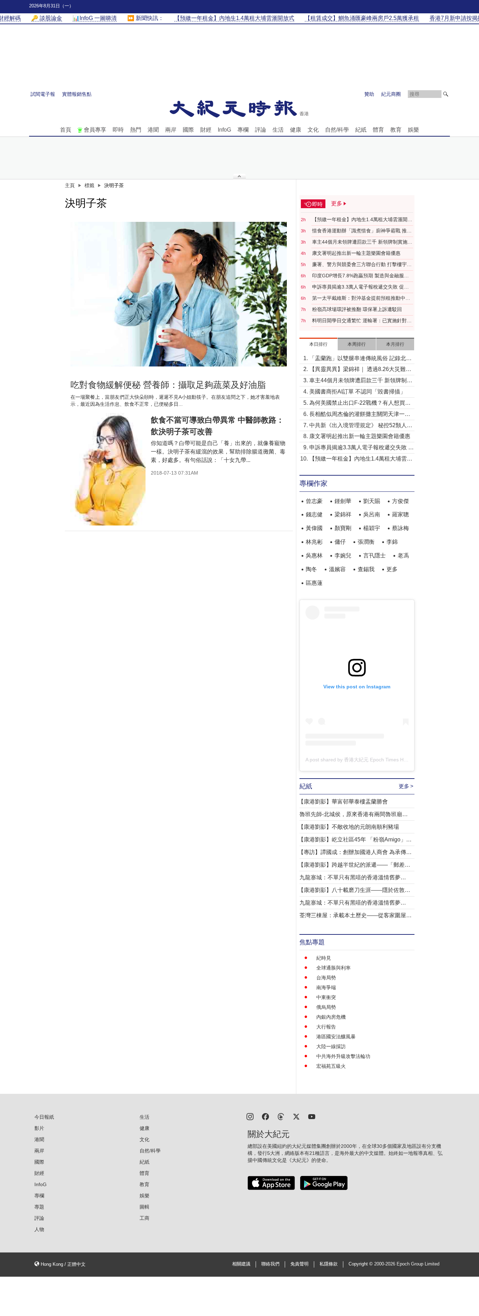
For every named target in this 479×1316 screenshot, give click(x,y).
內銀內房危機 (331, 1017)
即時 (118, 130)
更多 (392, 569)
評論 (260, 130)
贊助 (369, 94)
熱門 (135, 130)
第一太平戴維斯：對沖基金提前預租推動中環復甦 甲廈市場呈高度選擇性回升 (361, 298)
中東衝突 (326, 997)
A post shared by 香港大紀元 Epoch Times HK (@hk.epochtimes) (377, 759)
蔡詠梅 (400, 528)
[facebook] (265, 1116)
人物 (39, 1229)
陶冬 (311, 569)
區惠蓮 (314, 583)
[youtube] (311, 1116)
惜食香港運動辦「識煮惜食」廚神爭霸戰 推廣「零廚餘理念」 (362, 231)
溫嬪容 (337, 569)
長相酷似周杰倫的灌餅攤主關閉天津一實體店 (359, 414)
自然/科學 (337, 130)
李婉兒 (343, 555)
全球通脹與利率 (333, 968)
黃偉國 (314, 528)
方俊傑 (400, 501)
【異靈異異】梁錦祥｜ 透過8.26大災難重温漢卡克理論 (360, 369)
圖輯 (144, 1207)
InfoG (224, 130)
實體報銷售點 (77, 94)
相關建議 (241, 1264)
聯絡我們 (270, 1264)
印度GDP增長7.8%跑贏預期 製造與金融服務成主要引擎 (360, 276)
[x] (296, 1116)
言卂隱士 (374, 555)
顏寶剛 (343, 528)
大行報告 (326, 1027)
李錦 (392, 542)
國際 (188, 130)
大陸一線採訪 (331, 1046)
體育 (378, 130)
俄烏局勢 (326, 1007)
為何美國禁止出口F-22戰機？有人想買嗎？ (357, 403)
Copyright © (361, 1264)
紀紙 (360, 130)
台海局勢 (326, 977)
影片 (39, 1128)
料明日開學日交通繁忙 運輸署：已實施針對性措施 (362, 321)
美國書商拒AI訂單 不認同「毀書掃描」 (357, 392)
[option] (178, 294)
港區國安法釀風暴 (336, 1036)
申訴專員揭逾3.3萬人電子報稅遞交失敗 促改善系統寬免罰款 (360, 287)
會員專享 (95, 130)
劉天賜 (371, 501)
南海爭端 (326, 987)
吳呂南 (371, 514)
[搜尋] (445, 94)
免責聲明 (299, 1264)
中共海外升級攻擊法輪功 (343, 1056)
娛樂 (413, 130)
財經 (205, 130)
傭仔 (340, 542)
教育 (396, 130)
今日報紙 (44, 1117)
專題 (39, 1207)
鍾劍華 (343, 501)
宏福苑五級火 (331, 1066)
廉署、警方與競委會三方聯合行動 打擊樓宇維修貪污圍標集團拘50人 (362, 265)
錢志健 (314, 514)
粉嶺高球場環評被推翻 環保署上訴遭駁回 (357, 309)
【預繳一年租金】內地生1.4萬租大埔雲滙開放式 (362, 220)
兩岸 (170, 130)
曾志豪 (314, 501)
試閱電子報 (43, 94)
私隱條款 (328, 1264)
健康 (295, 130)
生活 (278, 130)
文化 (313, 130)
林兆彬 (314, 542)
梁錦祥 (343, 514)
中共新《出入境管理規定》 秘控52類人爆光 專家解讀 (360, 426)
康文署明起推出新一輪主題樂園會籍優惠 (356, 253)
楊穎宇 (371, 528)
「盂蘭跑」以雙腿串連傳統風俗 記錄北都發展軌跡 (360, 359)
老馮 (403, 555)
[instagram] (250, 1116)
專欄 (243, 130)
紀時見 (323, 958)
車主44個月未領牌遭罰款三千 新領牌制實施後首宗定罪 (362, 242)
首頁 (65, 130)
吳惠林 (314, 555)
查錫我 (366, 569)
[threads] (281, 1116)
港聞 (153, 130)
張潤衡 (366, 542)
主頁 (70, 185)
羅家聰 (400, 514)
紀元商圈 (391, 94)
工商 (144, 1218)
